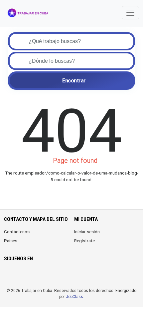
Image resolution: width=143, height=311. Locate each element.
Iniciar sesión (87, 231)
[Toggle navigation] (130, 12)
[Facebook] (8, 275)
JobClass (74, 296)
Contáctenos (17, 231)
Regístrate (84, 240)
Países (10, 240)
